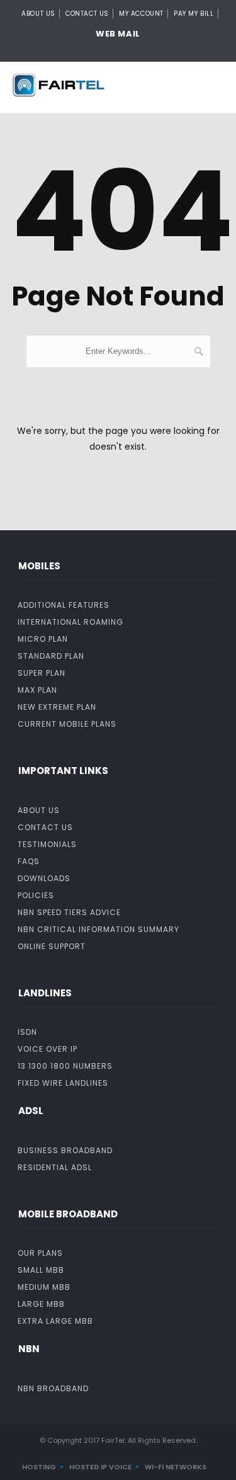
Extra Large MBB (55, 1321)
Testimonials (47, 844)
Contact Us (87, 13)
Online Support (52, 946)
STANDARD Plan (51, 656)
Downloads (44, 878)
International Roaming (70, 622)
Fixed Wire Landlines (63, 1083)
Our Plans (40, 1253)
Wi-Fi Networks (175, 1467)
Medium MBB (44, 1287)
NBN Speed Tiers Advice (69, 912)
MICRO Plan (43, 639)
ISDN (27, 1032)
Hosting (39, 1467)
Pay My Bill (194, 13)
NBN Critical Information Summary (98, 929)
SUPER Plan (41, 673)
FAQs (29, 861)
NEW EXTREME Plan (57, 707)
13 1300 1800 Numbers (65, 1066)
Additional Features (64, 605)
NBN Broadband (53, 1388)
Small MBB (41, 1270)
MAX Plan (37, 690)
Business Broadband (65, 1150)
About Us (38, 13)
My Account (141, 13)
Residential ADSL (55, 1167)
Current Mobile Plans (67, 724)
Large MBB (41, 1304)
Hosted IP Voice (100, 1467)
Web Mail (118, 34)
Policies (36, 895)
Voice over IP (47, 1049)
